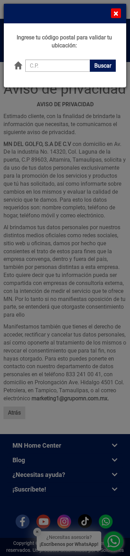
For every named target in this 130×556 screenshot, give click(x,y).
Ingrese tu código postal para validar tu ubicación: (64, 41)
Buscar (102, 65)
